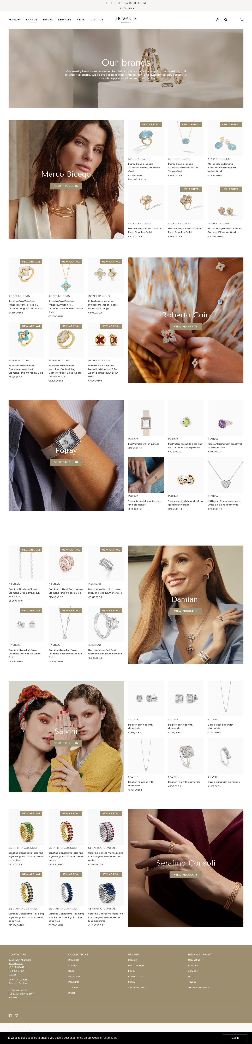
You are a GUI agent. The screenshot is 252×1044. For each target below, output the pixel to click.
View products (66, 185)
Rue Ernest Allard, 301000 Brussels (20, 961)
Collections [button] (78, 954)
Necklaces (74, 976)
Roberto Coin (19, 296)
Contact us (194, 960)
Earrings (72, 965)
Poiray (133, 438)
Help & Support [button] (200, 954)
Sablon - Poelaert (18, 983)
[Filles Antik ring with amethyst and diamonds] (225, 418)
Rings (71, 971)
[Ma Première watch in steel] (146, 418)
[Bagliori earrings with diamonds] (146, 698)
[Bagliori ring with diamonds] (186, 756)
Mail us (12, 974)
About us (193, 965)
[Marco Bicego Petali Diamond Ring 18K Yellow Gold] (146, 202)
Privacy (192, 982)
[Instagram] (16, 1015)
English (126, 8)
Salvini (134, 719)
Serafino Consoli (23, 847)
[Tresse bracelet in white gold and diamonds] (146, 475)
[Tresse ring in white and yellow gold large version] (186, 475)
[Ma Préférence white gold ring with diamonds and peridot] (186, 418)
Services (193, 971)
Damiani (15, 584)
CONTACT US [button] (18, 954)
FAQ (190, 976)
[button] (16, 20)
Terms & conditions (198, 987)
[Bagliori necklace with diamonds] (225, 698)
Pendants (73, 982)
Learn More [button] (110, 1037)
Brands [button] (134, 954)
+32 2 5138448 (17, 967)
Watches (73, 987)
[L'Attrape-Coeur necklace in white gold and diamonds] (225, 475)
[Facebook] (10, 1015)
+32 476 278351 (17, 970)
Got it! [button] (235, 1037)
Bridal (71, 993)
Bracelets (73, 960)
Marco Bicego (139, 159)
